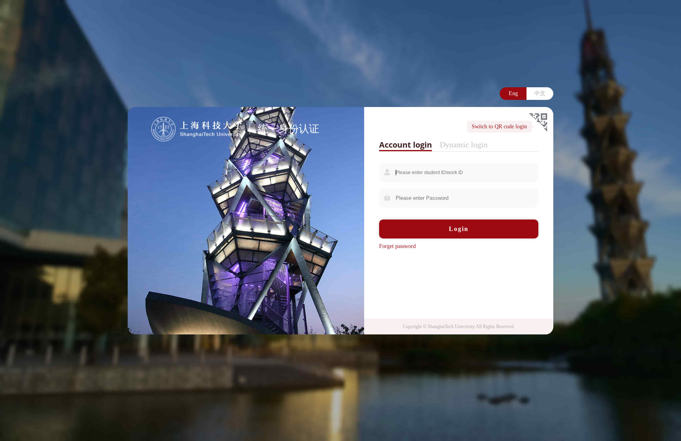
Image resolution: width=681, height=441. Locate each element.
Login (459, 228)
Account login (405, 144)
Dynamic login (463, 144)
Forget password (397, 246)
